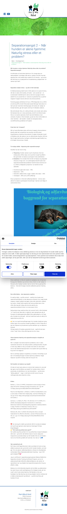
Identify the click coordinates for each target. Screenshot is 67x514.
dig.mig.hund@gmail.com (24, 498)
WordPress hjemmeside (30, 509)
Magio (41, 509)
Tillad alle (55, 274)
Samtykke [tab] (11, 243)
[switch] (25, 267)
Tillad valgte (33, 274)
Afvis (12, 274)
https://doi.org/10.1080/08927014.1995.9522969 (25, 388)
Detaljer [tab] (33, 243)
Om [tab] (55, 243)
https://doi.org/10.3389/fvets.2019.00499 (24, 409)
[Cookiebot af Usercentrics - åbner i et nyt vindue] (58, 239)
